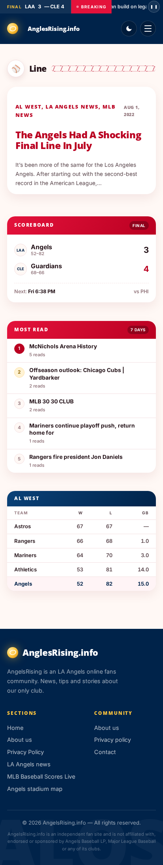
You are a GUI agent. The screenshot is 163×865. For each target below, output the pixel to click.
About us (19, 739)
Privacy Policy (25, 752)
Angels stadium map (35, 788)
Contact (105, 752)
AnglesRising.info (54, 28)
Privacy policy (112, 739)
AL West (28, 106)
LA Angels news (72, 106)
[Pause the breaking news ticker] (154, 7)
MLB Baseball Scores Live (41, 776)
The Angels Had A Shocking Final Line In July (78, 140)
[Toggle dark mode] (129, 28)
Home (15, 727)
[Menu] (148, 28)
